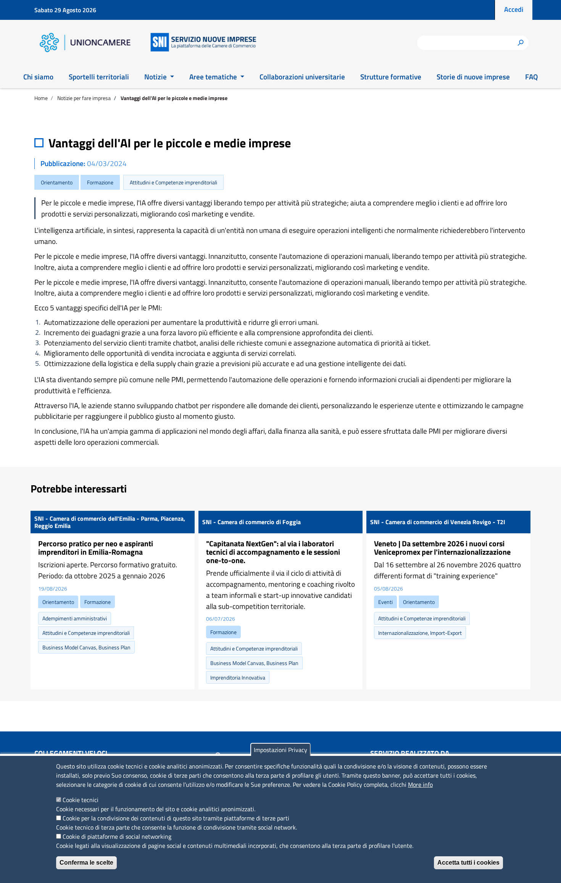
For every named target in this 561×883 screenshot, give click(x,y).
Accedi (513, 9)
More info (420, 784)
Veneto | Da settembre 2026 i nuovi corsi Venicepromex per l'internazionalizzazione (442, 548)
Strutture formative (390, 76)
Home (41, 98)
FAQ (531, 76)
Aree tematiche (214, 76)
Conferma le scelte (86, 862)
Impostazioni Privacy (280, 749)
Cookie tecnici (80, 799)
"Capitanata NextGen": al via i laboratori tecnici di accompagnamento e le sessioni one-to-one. (273, 552)
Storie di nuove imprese (473, 76)
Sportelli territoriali (99, 76)
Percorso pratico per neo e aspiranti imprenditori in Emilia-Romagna (95, 548)
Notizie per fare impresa (84, 98)
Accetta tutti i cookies (468, 862)
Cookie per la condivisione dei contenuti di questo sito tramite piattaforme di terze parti (176, 818)
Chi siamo (38, 76)
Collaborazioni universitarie (302, 76)
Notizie (156, 76)
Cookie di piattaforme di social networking (117, 836)
